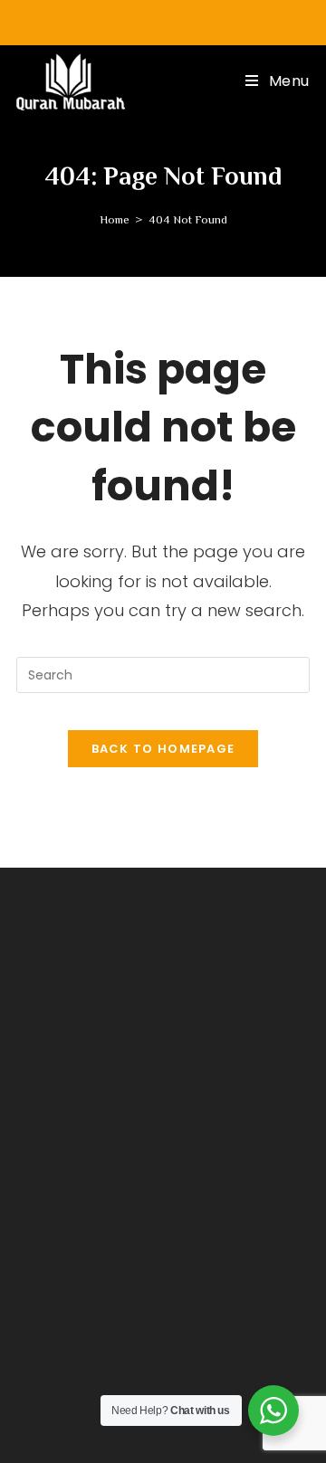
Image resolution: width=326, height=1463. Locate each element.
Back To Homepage (163, 748)
